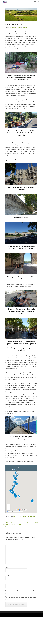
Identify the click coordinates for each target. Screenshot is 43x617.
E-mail (8, 575)
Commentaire (10, 544)
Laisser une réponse (28, 516)
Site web (8, 583)
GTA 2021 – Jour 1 (33, 522)
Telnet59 (25, 27)
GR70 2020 (17, 516)
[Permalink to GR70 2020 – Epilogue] (22, 14)
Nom (7, 567)
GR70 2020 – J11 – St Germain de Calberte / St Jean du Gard (12, 525)
